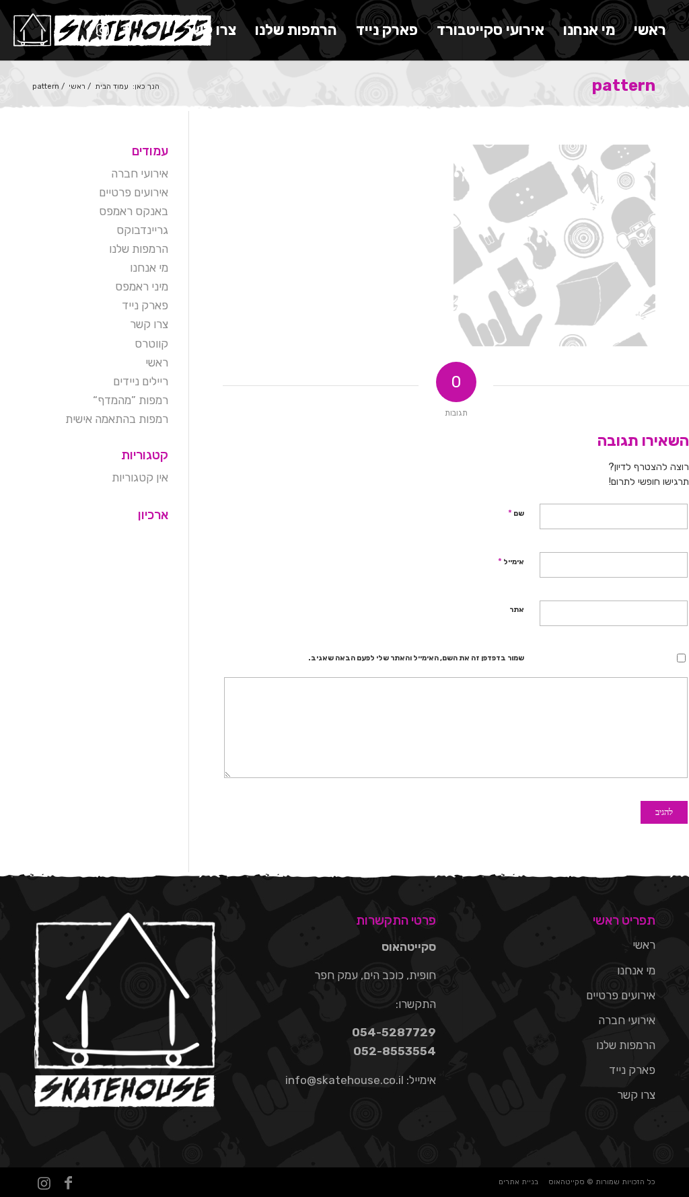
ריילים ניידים (140, 381)
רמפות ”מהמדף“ (130, 400)
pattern (623, 85)
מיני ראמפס (141, 286)
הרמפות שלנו (138, 249)
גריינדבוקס (142, 230)
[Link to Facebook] (127, 30)
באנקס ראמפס (133, 211)
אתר (516, 609)
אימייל (511, 561)
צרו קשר (149, 324)
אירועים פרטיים (133, 192)
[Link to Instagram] (103, 30)
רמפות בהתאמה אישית (116, 419)
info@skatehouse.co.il (344, 1080)
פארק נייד (145, 305)
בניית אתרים (518, 1181)
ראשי (156, 362)
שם (516, 513)
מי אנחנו (149, 267)
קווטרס (151, 343)
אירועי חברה (139, 173)
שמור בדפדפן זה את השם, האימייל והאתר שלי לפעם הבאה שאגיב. (416, 658)
